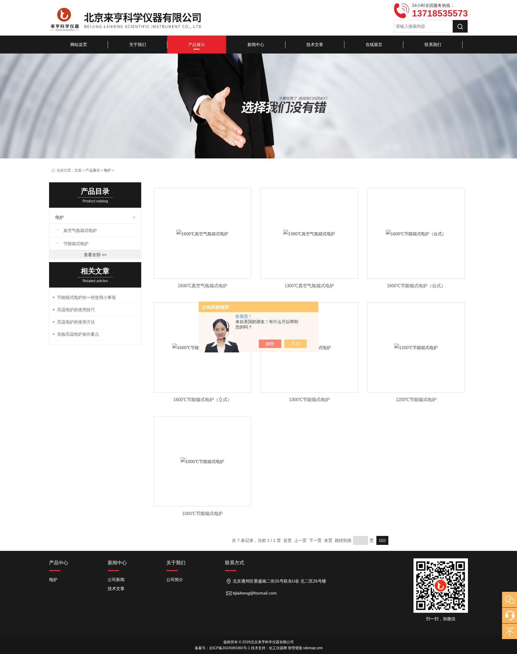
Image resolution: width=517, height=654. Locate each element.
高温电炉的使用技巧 (76, 309)
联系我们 (433, 44)
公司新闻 (116, 579)
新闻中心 (255, 44)
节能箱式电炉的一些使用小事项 (86, 297)
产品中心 (58, 562)
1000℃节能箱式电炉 (202, 513)
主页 (78, 170)
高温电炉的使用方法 (76, 322)
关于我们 (137, 44)
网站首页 (78, 44)
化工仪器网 (278, 648)
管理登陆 (295, 648)
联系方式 (234, 562)
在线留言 (374, 44)
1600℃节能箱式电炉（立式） (202, 399)
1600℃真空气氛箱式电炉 (202, 285)
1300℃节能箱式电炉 (309, 399)
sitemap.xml (313, 648)
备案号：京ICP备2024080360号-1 (222, 648)
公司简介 (174, 579)
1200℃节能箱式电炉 (416, 399)
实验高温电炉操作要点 (78, 334)
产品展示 (196, 44)
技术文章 (314, 44)
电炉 (107, 170)
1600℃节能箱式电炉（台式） (416, 285)
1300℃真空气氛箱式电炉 (309, 285)
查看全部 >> (95, 254)
